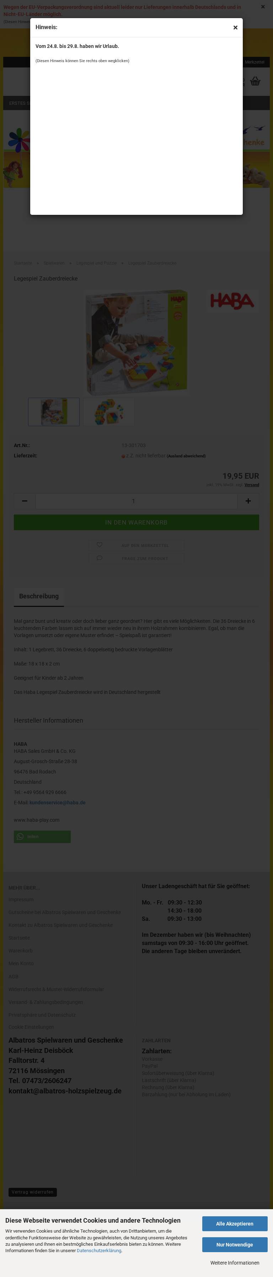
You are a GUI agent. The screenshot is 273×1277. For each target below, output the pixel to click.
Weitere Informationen (234, 1263)
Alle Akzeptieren (234, 1224)
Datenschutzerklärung (99, 1250)
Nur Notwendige (234, 1245)
